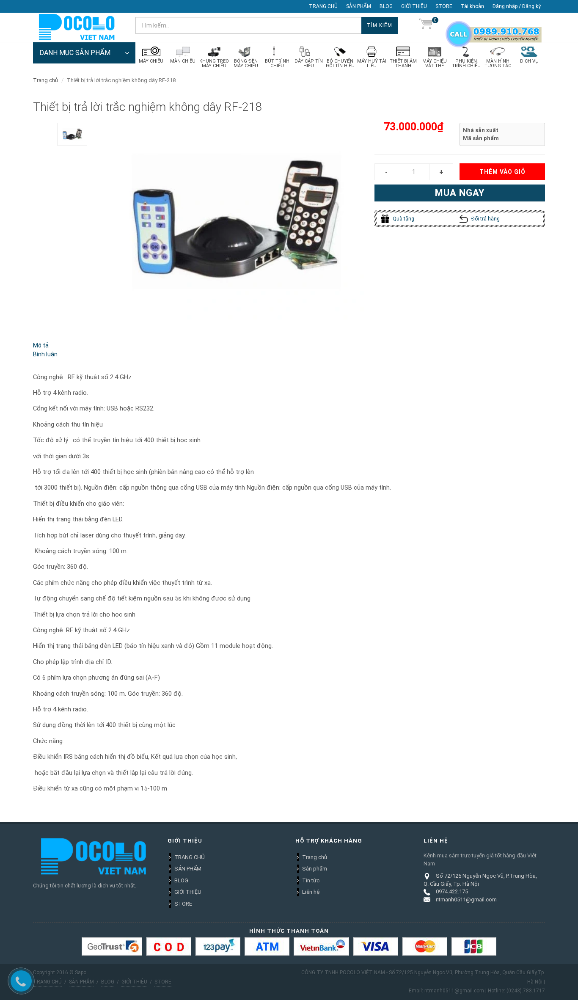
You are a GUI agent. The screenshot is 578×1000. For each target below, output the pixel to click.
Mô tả (41, 345)
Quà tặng (402, 219)
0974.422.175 (452, 891)
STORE (443, 6)
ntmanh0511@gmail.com (466, 899)
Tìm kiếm (379, 25)
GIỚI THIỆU (414, 6)
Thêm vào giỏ (502, 171)
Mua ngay (459, 192)
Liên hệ (310, 892)
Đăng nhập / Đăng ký (517, 6)
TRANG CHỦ (323, 6)
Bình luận (45, 354)
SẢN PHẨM (358, 6)
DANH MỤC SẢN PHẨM (74, 53)
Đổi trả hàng (485, 219)
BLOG (386, 6)
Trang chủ (314, 857)
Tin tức (310, 880)
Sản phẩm (314, 868)
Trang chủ (45, 80)
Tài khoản (472, 6)
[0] (425, 25)
